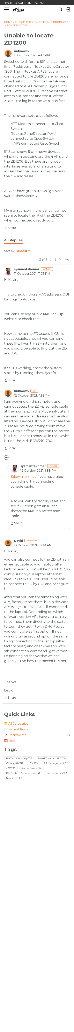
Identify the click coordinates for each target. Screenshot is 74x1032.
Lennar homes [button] (56, 773)
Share (10, 228)
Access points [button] (31, 768)
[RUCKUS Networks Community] (18, 9)
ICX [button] (33, 763)
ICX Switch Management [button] (23, 773)
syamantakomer (26, 269)
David (18, 541)
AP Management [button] (56, 763)
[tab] (13, 240)
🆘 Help (9, 741)
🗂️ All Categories (16, 723)
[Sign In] (68, 9)
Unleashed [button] (14, 777)
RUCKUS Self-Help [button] (19, 758)
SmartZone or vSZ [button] (51, 758)
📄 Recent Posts (16, 729)
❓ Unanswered (37, 735)
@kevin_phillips (23, 477)
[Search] (60, 9)
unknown (21, 51)
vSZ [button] (11, 768)
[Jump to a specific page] (66, 259)
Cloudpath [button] (14, 763)
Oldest (22, 251)
